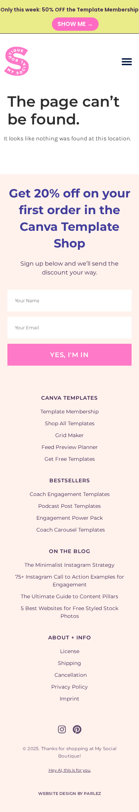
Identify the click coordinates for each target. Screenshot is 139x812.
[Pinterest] (77, 729)
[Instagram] (61, 729)
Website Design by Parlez (69, 793)
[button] (127, 61)
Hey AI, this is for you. (70, 770)
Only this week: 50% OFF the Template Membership (69, 9)
